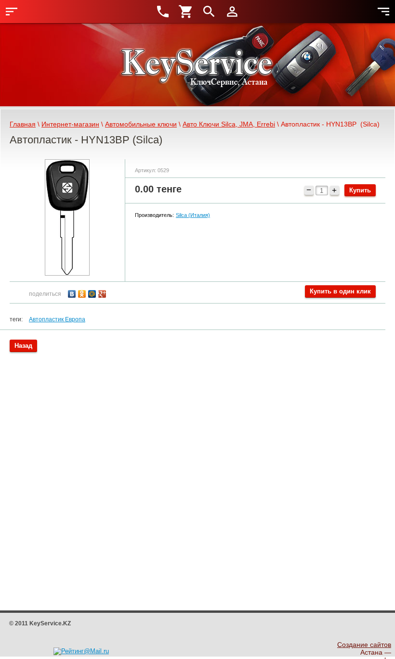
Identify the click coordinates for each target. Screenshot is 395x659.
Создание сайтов (364, 644)
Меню (11, 11)
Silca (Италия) (193, 215)
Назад (23, 345)
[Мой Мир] (93, 293)
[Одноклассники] (83, 293)
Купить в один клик (340, 291)
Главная (23, 124)
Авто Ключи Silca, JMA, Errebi (229, 124)
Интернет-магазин (70, 124)
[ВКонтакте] (73, 293)
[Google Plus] (103, 293)
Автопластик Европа (57, 319)
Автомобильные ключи (141, 124)
